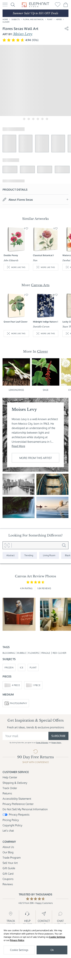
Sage (46, 389)
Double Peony (11, 255)
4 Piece (16, 685)
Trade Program (12, 857)
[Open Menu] (5, 5)
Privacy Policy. (56, 742)
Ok (52, 949)
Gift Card (8, 873)
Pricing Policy (11, 820)
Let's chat (8, 830)
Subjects (15, 19)
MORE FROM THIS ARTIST (35, 457)
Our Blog (8, 852)
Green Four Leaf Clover (15, 321)
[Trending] (29, 555)
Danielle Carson (41, 326)
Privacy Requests (19, 814)
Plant (49, 19)
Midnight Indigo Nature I (45, 321)
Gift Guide (9, 868)
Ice (21, 667)
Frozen (9, 667)
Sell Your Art (10, 862)
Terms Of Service (42, 742)
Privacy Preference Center (18, 804)
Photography (18, 703)
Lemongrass (16, 389)
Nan (35, 260)
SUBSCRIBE (58, 735)
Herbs (59, 19)
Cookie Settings (57, 937)
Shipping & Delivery (15, 782)
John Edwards (11, 260)
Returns (7, 793)
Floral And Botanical (33, 19)
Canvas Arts (40, 285)
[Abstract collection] (10, 555)
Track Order (10, 788)
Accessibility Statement (17, 798)
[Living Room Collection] (49, 555)
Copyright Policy (12, 825)
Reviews (8, 884)
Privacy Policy (17, 940)
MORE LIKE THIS (18, 267)
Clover (6, 22)
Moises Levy (22, 34)
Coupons (8, 878)
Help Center (10, 777)
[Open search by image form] (7, 545)
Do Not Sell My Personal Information (25, 809)
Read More (18, 446)
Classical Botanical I (43, 255)
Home (5, 19)
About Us (8, 847)
